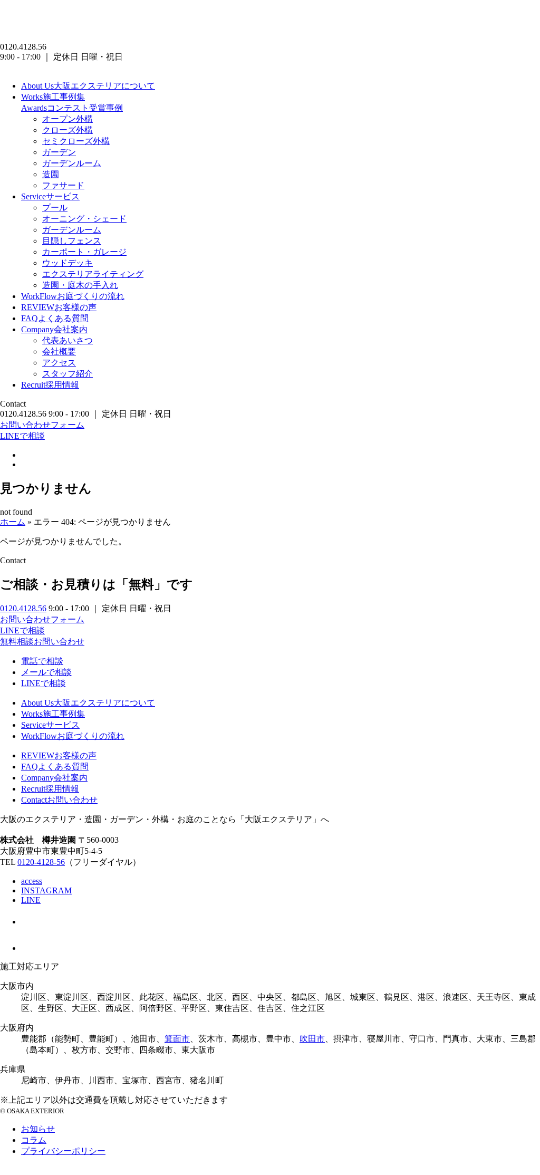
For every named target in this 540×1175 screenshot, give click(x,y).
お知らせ (38, 1128)
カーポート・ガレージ (84, 251)
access (31, 881)
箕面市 (177, 1038)
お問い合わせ (59, 799)
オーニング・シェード (84, 218)
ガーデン (59, 152)
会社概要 (59, 351)
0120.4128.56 (23, 608)
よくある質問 (55, 318)
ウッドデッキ (67, 262)
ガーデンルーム (71, 163)
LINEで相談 (22, 435)
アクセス (59, 362)
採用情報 (50, 384)
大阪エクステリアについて (88, 85)
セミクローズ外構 (76, 141)
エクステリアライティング (92, 273)
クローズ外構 (67, 130)
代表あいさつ (67, 340)
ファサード (63, 185)
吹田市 (312, 1038)
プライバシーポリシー (63, 1151)
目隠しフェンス (71, 240)
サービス (50, 196)
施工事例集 (53, 96)
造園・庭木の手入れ (80, 285)
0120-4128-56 (41, 862)
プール (55, 207)
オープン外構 (67, 118)
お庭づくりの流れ (72, 296)
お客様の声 (59, 307)
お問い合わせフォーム (42, 424)
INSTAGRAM (46, 890)
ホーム (12, 521)
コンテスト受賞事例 (72, 107)
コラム (33, 1139)
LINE (31, 899)
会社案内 (54, 329)
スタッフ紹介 (67, 373)
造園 (50, 174)
